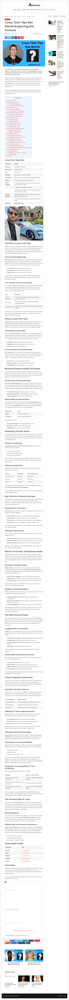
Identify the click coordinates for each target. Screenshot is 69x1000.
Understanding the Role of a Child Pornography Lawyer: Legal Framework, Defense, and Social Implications (60, 41)
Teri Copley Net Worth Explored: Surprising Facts (37, 984)
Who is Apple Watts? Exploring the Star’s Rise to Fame (23, 984)
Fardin (8, 33)
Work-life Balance (12, 151)
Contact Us (51, 9)
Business (19, 9)
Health (31, 9)
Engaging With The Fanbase (14, 135)
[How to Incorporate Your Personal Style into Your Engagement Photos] (52, 62)
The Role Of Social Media (12, 133)
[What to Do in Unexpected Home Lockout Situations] (52, 73)
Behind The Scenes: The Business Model (15, 128)
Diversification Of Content (13, 124)
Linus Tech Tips (26, 850)
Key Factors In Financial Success (13, 123)
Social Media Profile (11, 154)
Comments (62, 16)
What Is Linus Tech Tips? (12, 107)
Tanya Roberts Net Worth (21, 935)
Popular (55, 16)
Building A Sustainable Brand (14, 131)
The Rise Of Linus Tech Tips (12, 102)
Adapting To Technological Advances (16, 142)
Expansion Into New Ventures (14, 140)
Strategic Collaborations (13, 126)
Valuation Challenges (12, 119)
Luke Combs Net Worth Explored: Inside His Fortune (10, 984)
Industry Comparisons (13, 121)
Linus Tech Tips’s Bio (11, 100)
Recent (49, 16)
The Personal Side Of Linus (12, 149)
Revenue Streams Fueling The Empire (14, 112)
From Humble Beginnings (13, 104)
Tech (43, 9)
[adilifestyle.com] (34, 4)
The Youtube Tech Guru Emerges (15, 105)
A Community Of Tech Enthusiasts (15, 111)
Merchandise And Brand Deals (14, 116)
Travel (46, 9)
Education (24, 9)
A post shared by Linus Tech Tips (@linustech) (23, 930)
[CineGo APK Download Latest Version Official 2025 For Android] (52, 53)
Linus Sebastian (26, 861)
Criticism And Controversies (12, 144)
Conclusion (9, 156)
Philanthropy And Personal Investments (17, 152)
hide (21, 97)
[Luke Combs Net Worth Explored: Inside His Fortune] (10, 978)
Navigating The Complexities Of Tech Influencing (19, 147)
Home (15, 9)
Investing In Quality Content (14, 130)
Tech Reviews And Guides (13, 109)
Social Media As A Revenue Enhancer (16, 137)
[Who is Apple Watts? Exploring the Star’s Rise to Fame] (24, 978)
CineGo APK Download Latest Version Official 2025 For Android (60, 54)
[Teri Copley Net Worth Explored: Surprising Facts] (37, 978)
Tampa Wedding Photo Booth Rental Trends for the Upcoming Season (56, 83)
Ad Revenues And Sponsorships (15, 114)
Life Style (36, 9)
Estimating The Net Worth (12, 117)
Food (28, 9)
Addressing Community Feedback (15, 145)
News (40, 9)
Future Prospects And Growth (13, 138)
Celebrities (11, 16)
